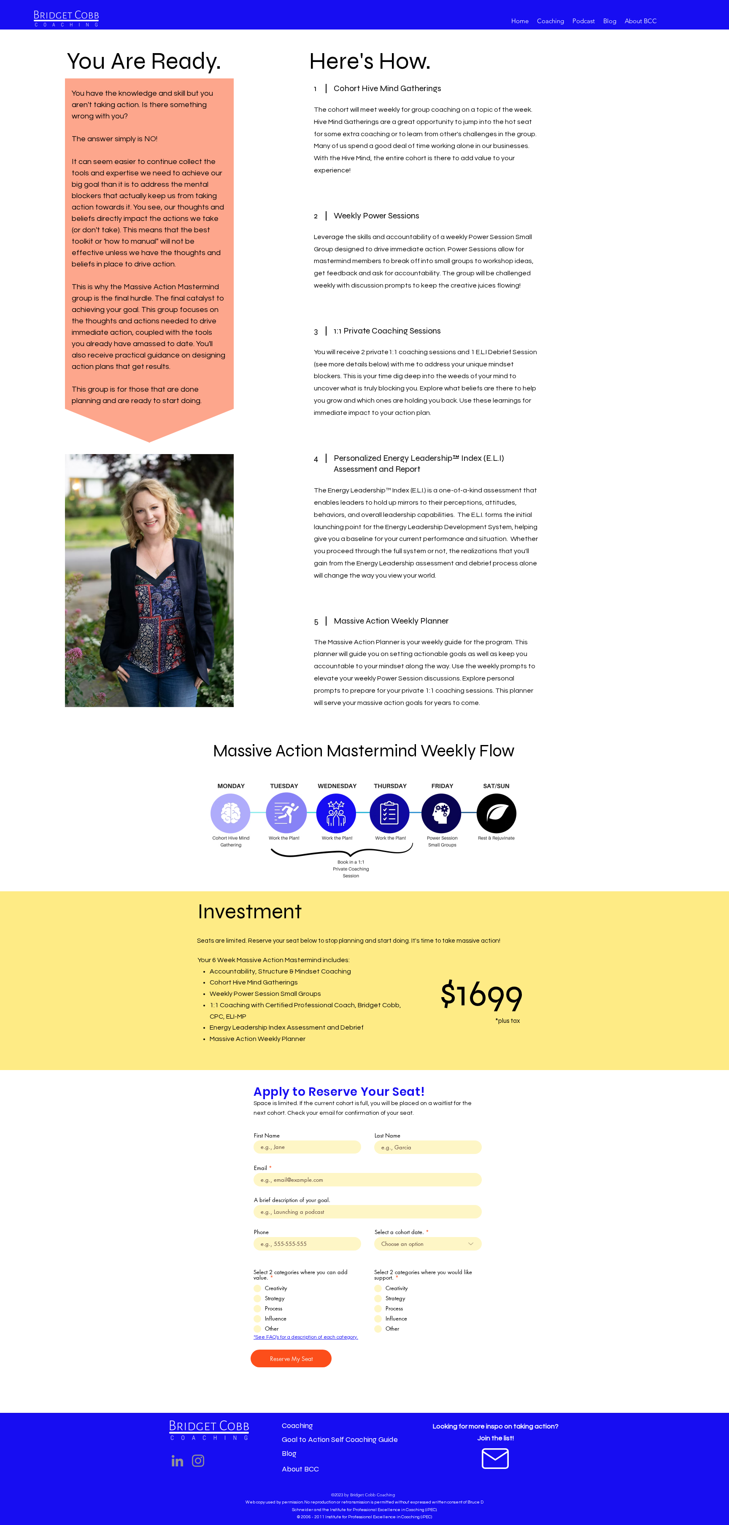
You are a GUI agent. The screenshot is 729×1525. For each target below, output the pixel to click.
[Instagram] (198, 1460)
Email (260, 1168)
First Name (267, 1135)
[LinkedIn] (177, 1460)
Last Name (387, 1135)
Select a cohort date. (399, 1232)
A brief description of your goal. (292, 1200)
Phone (261, 1232)
